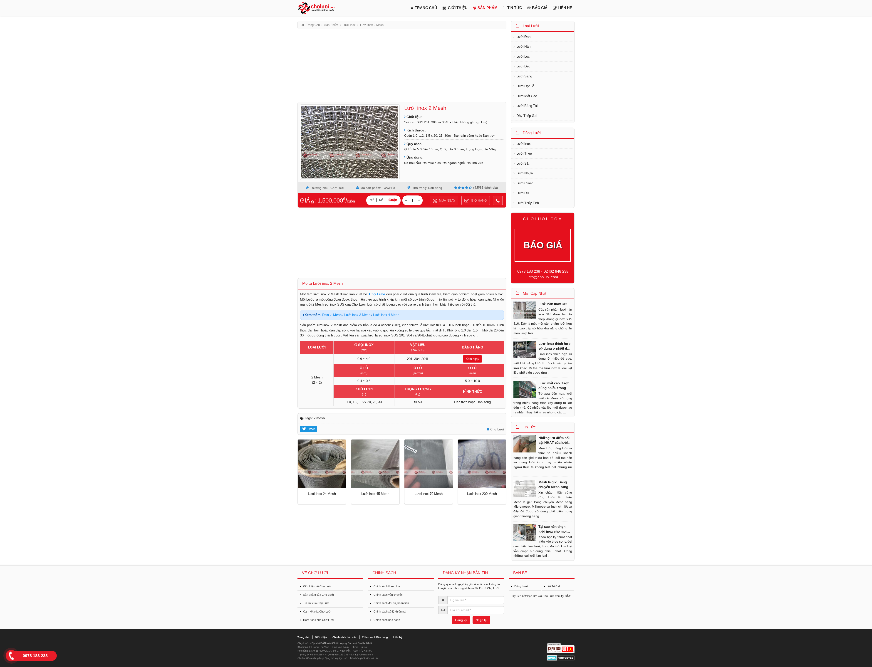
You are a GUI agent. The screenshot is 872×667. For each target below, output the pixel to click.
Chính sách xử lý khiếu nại (390, 611)
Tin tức (514, 8)
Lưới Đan (523, 37)
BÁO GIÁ (542, 245)
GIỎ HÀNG (478, 200)
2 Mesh (319, 418)
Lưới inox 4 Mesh (386, 315)
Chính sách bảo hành (387, 620)
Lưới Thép (524, 153)
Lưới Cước (524, 183)
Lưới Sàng (524, 76)
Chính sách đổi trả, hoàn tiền (391, 603)
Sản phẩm (487, 8)
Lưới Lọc (523, 56)
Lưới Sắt (522, 163)
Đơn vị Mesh (332, 315)
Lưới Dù (522, 193)
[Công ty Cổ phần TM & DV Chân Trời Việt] (561, 648)
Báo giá (539, 8)
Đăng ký (461, 620)
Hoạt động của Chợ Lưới (318, 620)
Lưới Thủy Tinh (527, 203)
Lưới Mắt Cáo (526, 96)
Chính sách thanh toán (387, 586)
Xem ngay (472, 359)
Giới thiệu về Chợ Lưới (317, 586)
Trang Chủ (426, 8)
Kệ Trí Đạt (553, 586)
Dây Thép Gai (526, 116)
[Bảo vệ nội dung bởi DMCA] (561, 658)
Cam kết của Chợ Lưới (317, 611)
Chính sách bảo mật (344, 637)
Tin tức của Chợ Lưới (316, 603)
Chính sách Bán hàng (375, 637)
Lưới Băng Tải (527, 106)
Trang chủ (303, 637)
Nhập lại (481, 620)
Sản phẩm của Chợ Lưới (318, 594)
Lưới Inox (523, 144)
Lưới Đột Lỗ (525, 86)
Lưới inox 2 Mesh (425, 108)
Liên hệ (565, 8)
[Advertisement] (401, 65)
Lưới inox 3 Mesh (357, 315)
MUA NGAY (446, 200)
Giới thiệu (457, 8)
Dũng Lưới (521, 586)
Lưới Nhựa (524, 173)
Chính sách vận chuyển (388, 594)
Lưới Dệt (523, 66)
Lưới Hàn (523, 46)
